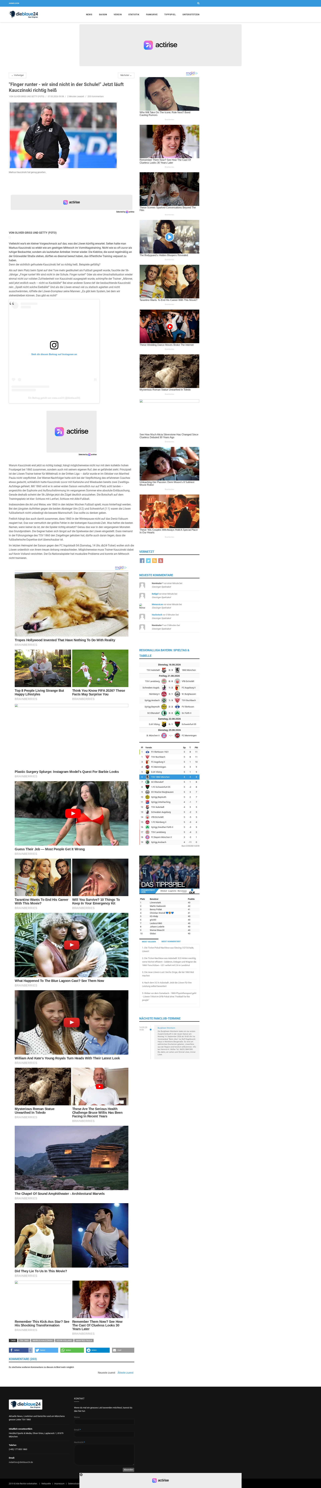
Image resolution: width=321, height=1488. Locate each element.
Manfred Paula (84, 1340)
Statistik (133, 14)
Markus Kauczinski (43, 1340)
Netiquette (46, 1483)
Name (77, 1417)
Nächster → (126, 75)
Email (77, 1429)
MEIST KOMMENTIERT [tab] (171, 941)
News (89, 14)
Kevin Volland (64, 1340)
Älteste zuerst (125, 1372)
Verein (118, 14)
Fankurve (152, 14)
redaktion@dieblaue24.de (21, 1462)
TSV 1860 (24, 1340)
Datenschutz (73, 1483)
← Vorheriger (17, 75)
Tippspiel (170, 14)
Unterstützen (191, 14)
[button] (20, 1350)
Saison (103, 14)
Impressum (59, 1483)
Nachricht (79, 1442)
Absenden (128, 1469)
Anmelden (14, 3)
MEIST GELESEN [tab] (149, 942)
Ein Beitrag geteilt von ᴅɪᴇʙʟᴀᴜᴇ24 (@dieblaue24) (54, 398)
